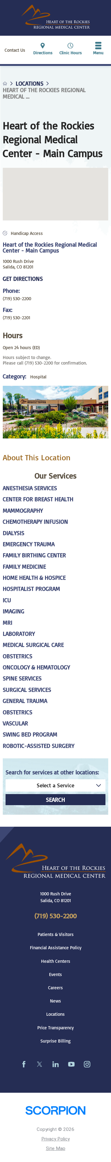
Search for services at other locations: (52, 772)
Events (55, 974)
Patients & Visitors (56, 934)
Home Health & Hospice (34, 578)
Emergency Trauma (29, 544)
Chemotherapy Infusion (35, 521)
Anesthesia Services (30, 488)
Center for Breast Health (38, 499)
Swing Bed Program (30, 734)
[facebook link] (24, 1064)
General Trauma (25, 701)
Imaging (13, 611)
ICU (7, 600)
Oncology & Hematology (36, 667)
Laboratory (19, 634)
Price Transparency (55, 1027)
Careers (55, 987)
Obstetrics (17, 656)
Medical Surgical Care (33, 645)
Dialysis (13, 533)
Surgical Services (27, 690)
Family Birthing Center (34, 555)
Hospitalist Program (31, 589)
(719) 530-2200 (17, 298)
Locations (29, 83)
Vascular (15, 723)
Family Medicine (24, 566)
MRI (7, 622)
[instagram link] (87, 1064)
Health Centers (55, 961)
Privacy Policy (55, 1139)
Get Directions (23, 279)
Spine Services (22, 678)
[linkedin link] (55, 1064)
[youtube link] (71, 1064)
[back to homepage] (5, 83)
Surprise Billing (55, 1041)
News (55, 1001)
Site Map (55, 1148)
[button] (98, 50)
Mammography (23, 510)
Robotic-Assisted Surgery (38, 746)
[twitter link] (39, 1064)
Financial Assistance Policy (55, 947)
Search (55, 799)
